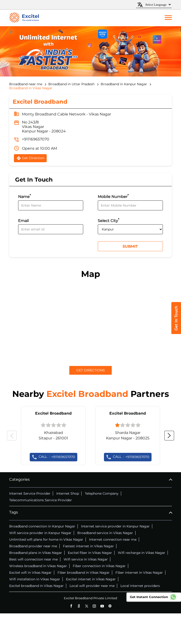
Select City (108, 220)
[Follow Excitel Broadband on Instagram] (94, 606)
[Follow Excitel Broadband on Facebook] (71, 606)
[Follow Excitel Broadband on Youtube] (102, 606)
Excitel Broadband (53, 413)
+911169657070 (35, 139)
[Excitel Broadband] (24, 18)
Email (23, 220)
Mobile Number (113, 196)
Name (24, 196)
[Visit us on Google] (79, 606)
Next (169, 436)
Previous (12, 436)
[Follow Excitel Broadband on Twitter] (86, 606)
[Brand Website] (110, 606)
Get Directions (90, 370)
